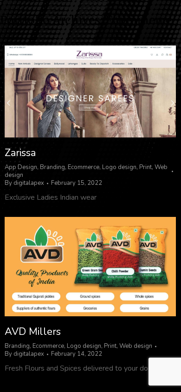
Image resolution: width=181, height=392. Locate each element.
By (24, 183)
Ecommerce (83, 167)
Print (145, 167)
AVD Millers (33, 332)
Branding (52, 167)
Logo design (119, 167)
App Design (21, 167)
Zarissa (20, 153)
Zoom (78, 91)
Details (103, 91)
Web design (135, 346)
